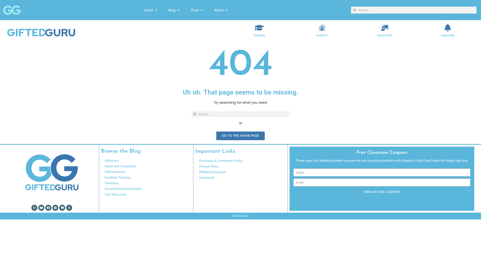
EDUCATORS (385, 35)
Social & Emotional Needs (123, 189)
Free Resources (116, 194)
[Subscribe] (448, 27)
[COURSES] (259, 27)
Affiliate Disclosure (212, 172)
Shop (195, 10)
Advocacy (112, 160)
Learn (148, 10)
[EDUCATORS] (385, 27)
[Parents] (322, 27)
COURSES (259, 35)
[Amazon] (69, 208)
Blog (172, 10)
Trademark (206, 178)
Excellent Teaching (118, 177)
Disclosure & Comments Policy (221, 161)
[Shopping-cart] (62, 208)
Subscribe (448, 35)
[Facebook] (48, 208)
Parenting (111, 183)
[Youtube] (41, 208)
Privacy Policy (209, 166)
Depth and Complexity (120, 166)
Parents (322, 35)
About (219, 10)
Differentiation (115, 172)
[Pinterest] (55, 208)
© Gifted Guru (240, 215)
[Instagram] (34, 208)
